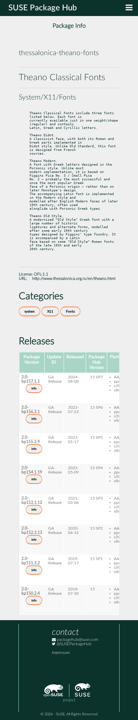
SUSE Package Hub (42, 8)
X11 (50, 311)
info (34, 388)
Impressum (61, 653)
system (29, 311)
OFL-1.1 (41, 274)
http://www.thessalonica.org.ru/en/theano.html (74, 279)
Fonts (70, 311)
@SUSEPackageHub (73, 644)
